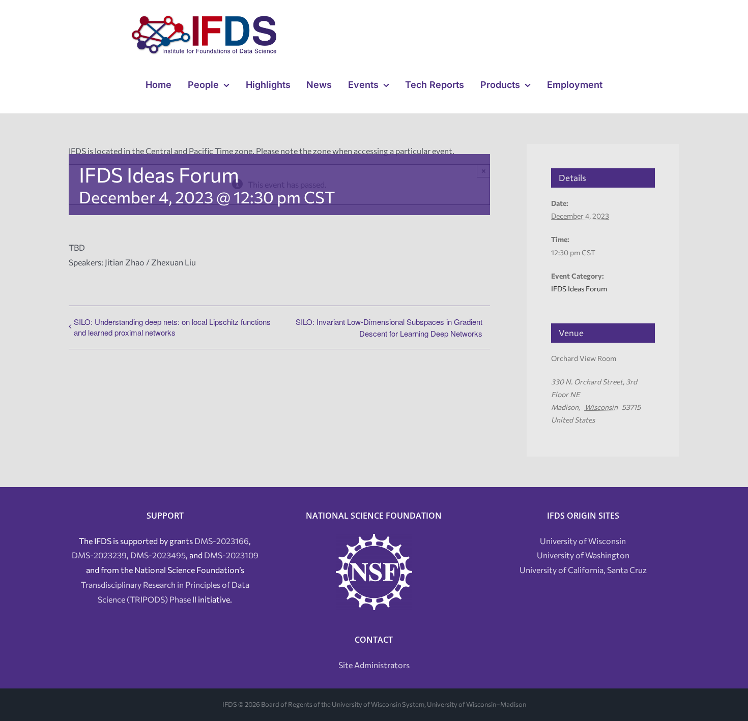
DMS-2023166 (221, 541)
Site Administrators (374, 665)
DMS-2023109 (231, 555)
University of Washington (583, 555)
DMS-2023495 (158, 555)
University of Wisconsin (583, 541)
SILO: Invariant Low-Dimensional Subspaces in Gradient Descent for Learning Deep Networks (389, 327)
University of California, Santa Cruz (583, 570)
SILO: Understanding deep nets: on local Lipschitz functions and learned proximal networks (172, 327)
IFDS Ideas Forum (579, 288)
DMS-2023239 (99, 555)
